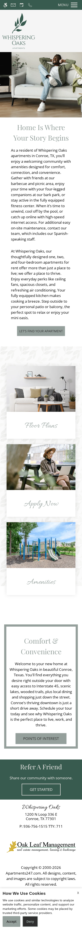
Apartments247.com (23, 873)
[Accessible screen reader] (5, 5)
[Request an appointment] (21, 5)
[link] (41, 816)
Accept (11, 921)
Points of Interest (41, 738)
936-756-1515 (43, 826)
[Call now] (30, 5)
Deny (30, 921)
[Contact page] (13, 5)
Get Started (41, 789)
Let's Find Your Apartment (41, 331)
